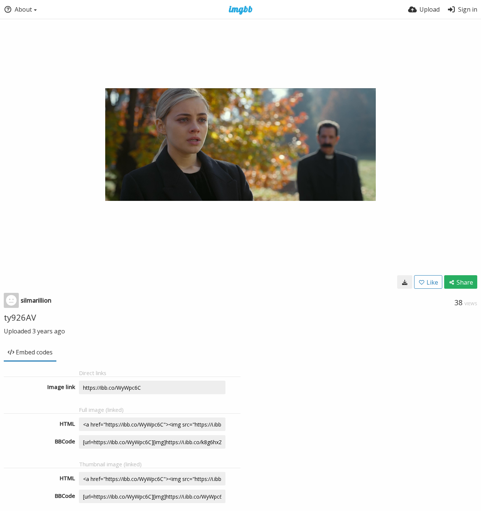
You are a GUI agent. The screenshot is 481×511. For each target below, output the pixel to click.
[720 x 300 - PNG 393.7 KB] (404, 282)
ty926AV (20, 317)
